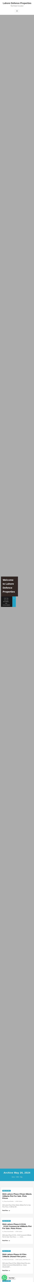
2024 (17, 1177)
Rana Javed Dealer (9, 1201)
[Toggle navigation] (17, 11)
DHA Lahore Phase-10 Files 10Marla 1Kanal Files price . (14, 1255)
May (21, 1177)
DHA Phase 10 (26, 1259)
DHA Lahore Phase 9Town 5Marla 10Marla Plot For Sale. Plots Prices (17, 1196)
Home (13, 1177)
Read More (5, 1210)
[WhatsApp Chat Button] (4, 1277)
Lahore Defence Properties (17, 3)
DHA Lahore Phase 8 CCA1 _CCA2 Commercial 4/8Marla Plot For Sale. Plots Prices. (17, 1226)
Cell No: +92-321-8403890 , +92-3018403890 (6, 602)
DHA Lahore (19, 1201)
